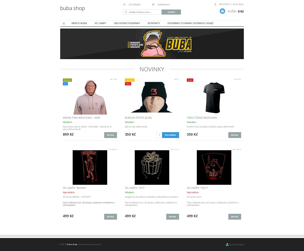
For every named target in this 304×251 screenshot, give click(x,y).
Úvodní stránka (64, 23)
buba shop (72, 8)
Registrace (238, 4)
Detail (110, 135)
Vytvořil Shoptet (236, 244)
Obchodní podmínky (127, 23)
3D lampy (100, 23)
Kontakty (154, 23)
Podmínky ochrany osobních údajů (191, 23)
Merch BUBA (79, 23)
